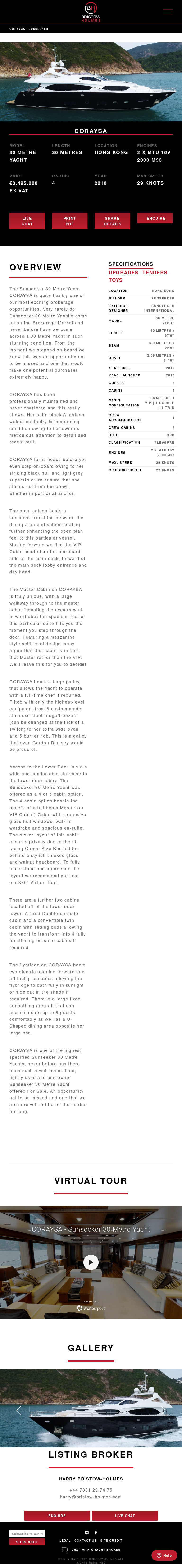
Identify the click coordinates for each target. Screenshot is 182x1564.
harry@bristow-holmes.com (91, 1496)
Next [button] (163, 1410)
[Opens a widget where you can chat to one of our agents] (164, 1556)
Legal (65, 1540)
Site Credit (111, 1540)
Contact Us (85, 1540)
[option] (91, 81)
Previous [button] (19, 1410)
